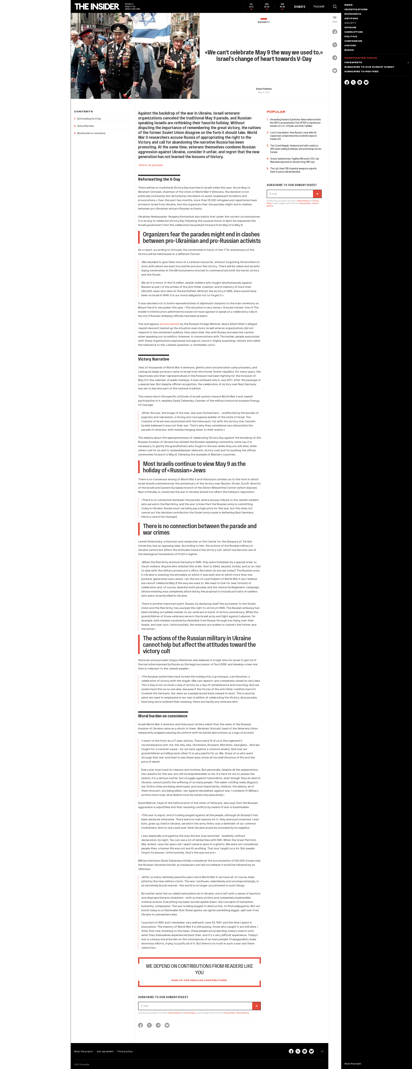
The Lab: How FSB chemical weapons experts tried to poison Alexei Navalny (293, 170)
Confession (353, 41)
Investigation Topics (360, 58)
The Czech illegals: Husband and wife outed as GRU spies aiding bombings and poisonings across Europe (296, 148)
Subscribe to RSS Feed (361, 72)
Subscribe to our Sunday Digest (369, 67)
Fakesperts (353, 63)
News (348, 5)
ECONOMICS (352, 14)
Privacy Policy (190, 1013)
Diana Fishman (264, 88)
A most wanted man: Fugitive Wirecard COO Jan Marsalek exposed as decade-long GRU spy (294, 160)
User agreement (105, 1051)
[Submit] (256, 1006)
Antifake (351, 19)
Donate (300, 6)
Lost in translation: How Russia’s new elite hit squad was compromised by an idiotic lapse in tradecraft (293, 135)
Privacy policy (125, 1051)
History (350, 46)
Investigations (356, 10)
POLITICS (350, 37)
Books (349, 50)
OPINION (350, 28)
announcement (169, 323)
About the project (83, 1051)
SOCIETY (264, 22)
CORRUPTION (353, 32)
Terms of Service (174, 1013)
